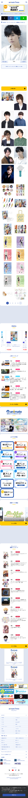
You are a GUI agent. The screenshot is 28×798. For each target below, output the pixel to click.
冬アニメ (17, 742)
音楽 (2, 728)
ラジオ (3, 722)
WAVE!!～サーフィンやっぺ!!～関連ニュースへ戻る (14, 66)
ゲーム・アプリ (18, 726)
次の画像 (22, 61)
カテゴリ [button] (2, 715)
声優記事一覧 (18, 744)
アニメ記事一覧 (4, 744)
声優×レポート (4, 749)
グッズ (3, 724)
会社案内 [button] (2, 757)
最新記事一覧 (4, 738)
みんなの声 (17, 722)
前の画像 (5, 61)
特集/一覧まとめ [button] (4, 735)
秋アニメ (3, 742)
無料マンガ (17, 733)
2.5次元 (3, 730)
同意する (14, 795)
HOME (3, 717)
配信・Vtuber (18, 730)
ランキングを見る (14, 404)
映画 (16, 724)
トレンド (3, 733)
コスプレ (17, 728)
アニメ (3, 719)
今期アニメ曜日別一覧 (19, 738)
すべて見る (14, 646)
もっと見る (14, 523)
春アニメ (3, 740)
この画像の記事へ (13, 88)
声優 (16, 719)
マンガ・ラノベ (4, 726)
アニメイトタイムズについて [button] (6, 751)
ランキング (17, 717)
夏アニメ (17, 740)
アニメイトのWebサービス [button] (6, 754)
